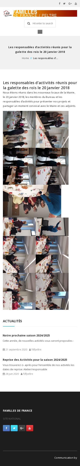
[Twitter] (64, 3)
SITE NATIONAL (12, 418)
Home (25, 58)
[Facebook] (59, 3)
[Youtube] (76, 3)
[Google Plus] (70, 3)
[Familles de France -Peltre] (40, 13)
